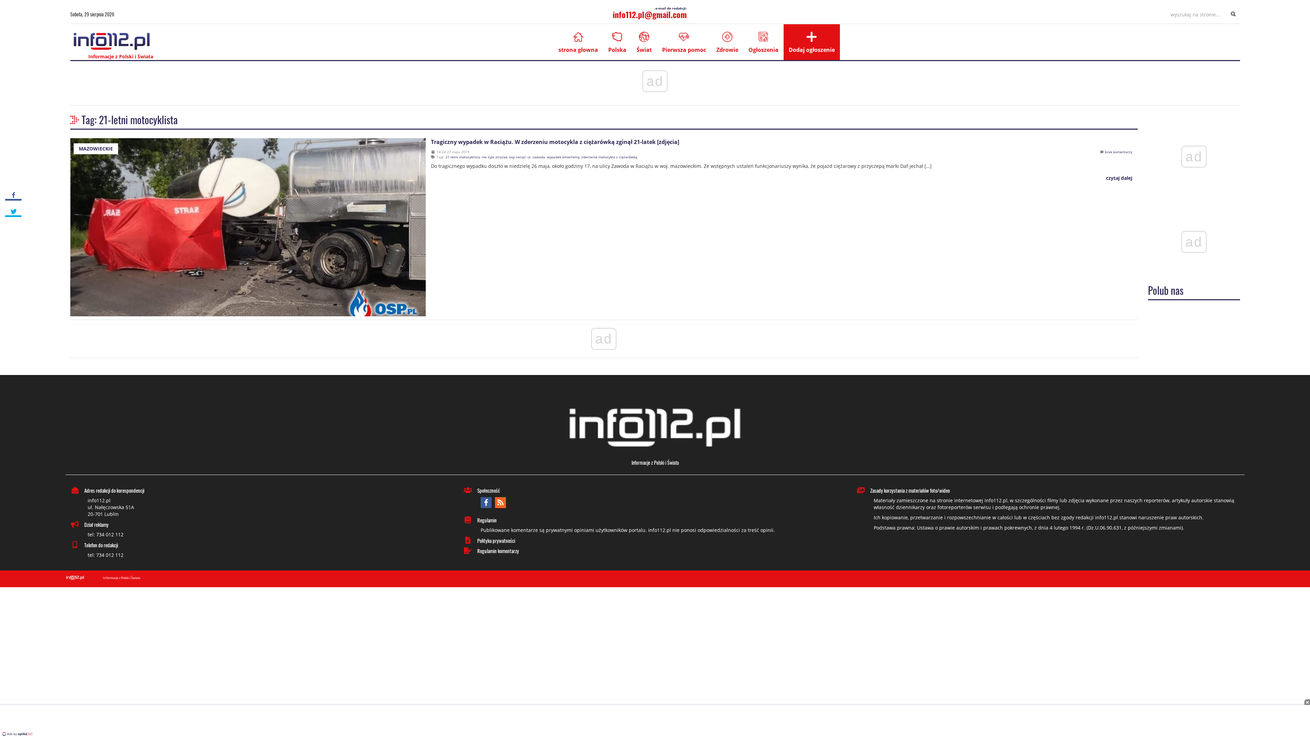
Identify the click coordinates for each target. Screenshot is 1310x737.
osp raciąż (517, 157)
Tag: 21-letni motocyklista (130, 119)
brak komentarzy (1118, 151)
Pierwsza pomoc (684, 50)
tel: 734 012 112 (105, 534)
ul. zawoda (536, 157)
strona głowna (578, 50)
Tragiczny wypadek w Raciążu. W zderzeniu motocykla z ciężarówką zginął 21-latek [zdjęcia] (555, 142)
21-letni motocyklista (463, 157)
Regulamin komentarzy (498, 550)
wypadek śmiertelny (563, 157)
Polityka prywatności (496, 540)
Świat (644, 50)
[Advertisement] (655, 721)
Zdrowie (727, 50)
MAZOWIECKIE (96, 148)
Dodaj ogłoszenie (812, 50)
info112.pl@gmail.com (650, 14)
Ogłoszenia (763, 50)
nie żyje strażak (494, 157)
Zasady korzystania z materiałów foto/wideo (910, 490)
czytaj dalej (1118, 178)
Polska (617, 50)
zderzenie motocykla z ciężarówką (609, 157)
